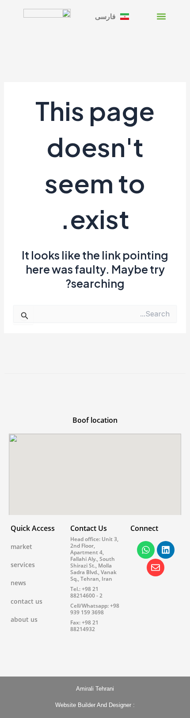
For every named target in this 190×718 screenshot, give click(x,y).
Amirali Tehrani (95, 688)
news (18, 583)
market (21, 546)
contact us (26, 601)
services (23, 564)
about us (24, 619)
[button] (161, 16)
